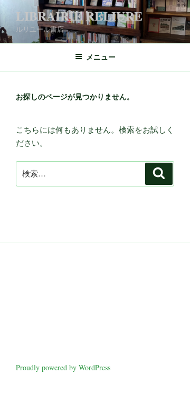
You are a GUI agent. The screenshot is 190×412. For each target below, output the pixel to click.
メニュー (101, 57)
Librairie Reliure (79, 15)
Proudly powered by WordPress (63, 367)
